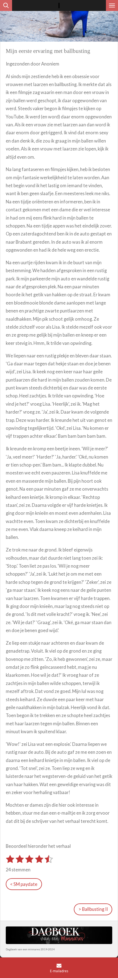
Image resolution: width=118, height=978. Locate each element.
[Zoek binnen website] (6, 5)
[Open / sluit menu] (112, 5)
